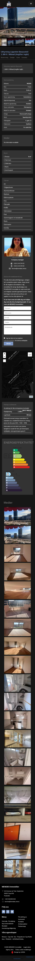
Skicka (8, 343)
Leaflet (31, 396)
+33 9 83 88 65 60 (10, 899)
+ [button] (4, 354)
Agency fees (10, 949)
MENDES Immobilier (10, 887)
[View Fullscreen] (4, 360)
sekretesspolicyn (9, 340)
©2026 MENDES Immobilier (13, 947)
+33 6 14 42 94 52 (18, 263)
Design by (19, 952)
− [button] (4, 356)
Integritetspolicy (29, 956)
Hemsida (9, 3)
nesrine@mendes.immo (19, 268)
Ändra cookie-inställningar (23, 949)
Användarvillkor (17, 958)
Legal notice (27, 947)
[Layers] (30, 354)
